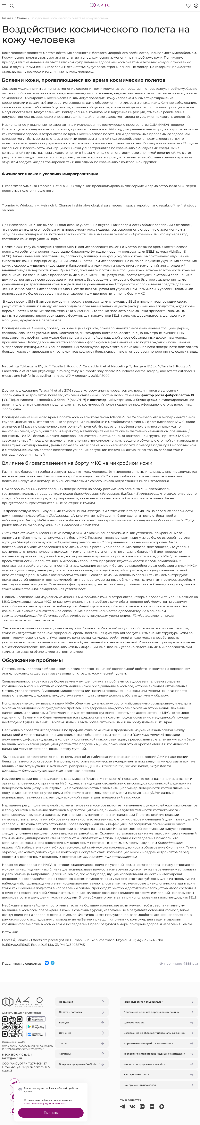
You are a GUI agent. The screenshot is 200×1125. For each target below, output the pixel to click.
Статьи (22, 18)
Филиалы (65, 1053)
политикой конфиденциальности (44, 1103)
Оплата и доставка (70, 1012)
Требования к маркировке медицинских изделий (154, 1053)
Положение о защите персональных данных (151, 1012)
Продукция (66, 1001)
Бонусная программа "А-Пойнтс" (79, 1064)
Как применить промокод (140, 1085)
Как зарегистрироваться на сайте (144, 1064)
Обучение (65, 1032)
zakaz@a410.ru (12, 1058)
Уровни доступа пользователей (143, 1001)
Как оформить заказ (136, 1074)
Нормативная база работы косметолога (148, 1043)
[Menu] (4, 6)
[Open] (145, 544)
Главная (7, 18)
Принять (51, 1112)
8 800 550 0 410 (12, 1054)
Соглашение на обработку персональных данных (154, 1032)
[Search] (12, 6)
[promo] (196, 6)
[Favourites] (188, 6)
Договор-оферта (134, 1022)
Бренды (64, 1022)
